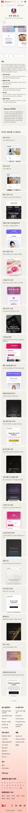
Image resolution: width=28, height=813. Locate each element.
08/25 (23, 796)
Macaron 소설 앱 (6, 721)
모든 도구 (4, 757)
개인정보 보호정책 (10, 810)
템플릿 (17, 745)
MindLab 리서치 (20, 742)
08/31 (3, 796)
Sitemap (5, 773)
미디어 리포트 (5, 768)
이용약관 (19, 810)
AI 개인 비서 (19, 716)
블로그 (3, 765)
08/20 (13, 798)
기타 (21, 788)
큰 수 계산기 (5, 745)
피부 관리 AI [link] (20, 5)
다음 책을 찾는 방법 (7, 716)
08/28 (8, 796)
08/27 (13, 796)
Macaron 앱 (19, 736)
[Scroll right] (25, 42)
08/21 (8, 798)
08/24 (3, 798)
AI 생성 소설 (5, 724)
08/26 (18, 796)
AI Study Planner (20, 721)
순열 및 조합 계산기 (7, 742)
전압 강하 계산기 (6, 754)
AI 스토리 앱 (5, 727)
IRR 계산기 (4, 751)
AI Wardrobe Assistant (19, 725)
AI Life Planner (20, 719)
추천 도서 (4, 719)
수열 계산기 (5, 739)
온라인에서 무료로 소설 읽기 (6, 712)
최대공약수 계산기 (6, 736)
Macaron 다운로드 (20, 739)
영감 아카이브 (10, 5)
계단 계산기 (5, 748)
